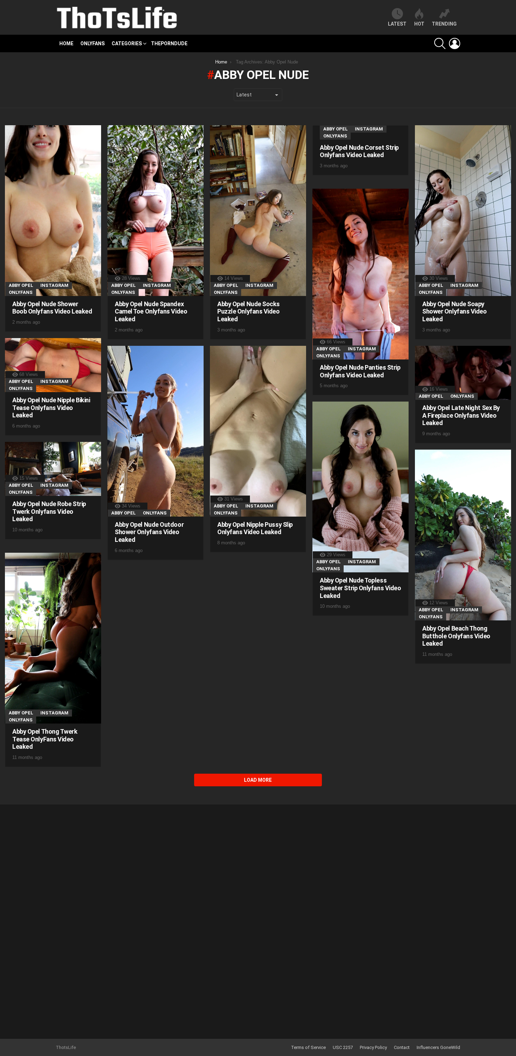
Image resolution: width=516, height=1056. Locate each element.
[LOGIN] (454, 43)
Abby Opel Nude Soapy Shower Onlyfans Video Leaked (454, 311)
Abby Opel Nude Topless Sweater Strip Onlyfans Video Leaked (360, 588)
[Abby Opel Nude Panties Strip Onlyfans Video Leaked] (360, 274)
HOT (419, 24)
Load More (258, 780)
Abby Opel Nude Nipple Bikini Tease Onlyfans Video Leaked (51, 407)
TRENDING (444, 24)
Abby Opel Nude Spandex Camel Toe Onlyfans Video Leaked (151, 311)
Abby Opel (21, 285)
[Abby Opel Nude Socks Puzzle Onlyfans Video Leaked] (258, 210)
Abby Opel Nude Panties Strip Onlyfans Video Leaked (360, 371)
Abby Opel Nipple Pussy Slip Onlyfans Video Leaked (255, 528)
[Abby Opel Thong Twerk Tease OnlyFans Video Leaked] (53, 638)
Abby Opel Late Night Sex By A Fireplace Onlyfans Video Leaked (461, 415)
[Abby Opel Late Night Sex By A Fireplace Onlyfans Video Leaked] (463, 373)
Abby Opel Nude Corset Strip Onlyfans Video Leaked (359, 151)
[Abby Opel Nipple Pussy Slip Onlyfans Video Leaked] (258, 431)
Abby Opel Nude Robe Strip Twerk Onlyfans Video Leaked (49, 511)
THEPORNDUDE (169, 43)
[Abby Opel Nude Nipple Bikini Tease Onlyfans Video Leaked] (53, 365)
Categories (127, 43)
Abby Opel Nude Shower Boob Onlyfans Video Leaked (52, 307)
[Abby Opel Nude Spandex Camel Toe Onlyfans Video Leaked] (155, 210)
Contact (402, 1047)
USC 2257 (343, 1047)
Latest (397, 24)
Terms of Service (308, 1047)
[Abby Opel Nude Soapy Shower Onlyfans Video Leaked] (463, 210)
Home (66, 43)
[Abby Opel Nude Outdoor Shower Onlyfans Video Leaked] (155, 431)
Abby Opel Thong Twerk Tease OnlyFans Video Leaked (45, 739)
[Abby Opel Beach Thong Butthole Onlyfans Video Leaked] (463, 535)
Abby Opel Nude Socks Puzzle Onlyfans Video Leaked (248, 311)
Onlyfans (92, 43)
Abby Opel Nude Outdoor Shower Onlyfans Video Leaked (149, 532)
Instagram (54, 285)
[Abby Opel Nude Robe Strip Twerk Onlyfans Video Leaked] (53, 469)
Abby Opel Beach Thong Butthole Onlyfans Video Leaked (456, 636)
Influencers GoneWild (438, 1047)
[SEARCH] (439, 43)
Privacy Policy (373, 1047)
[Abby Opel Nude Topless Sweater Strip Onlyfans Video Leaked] (360, 487)
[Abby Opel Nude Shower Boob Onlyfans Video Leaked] (53, 210)
